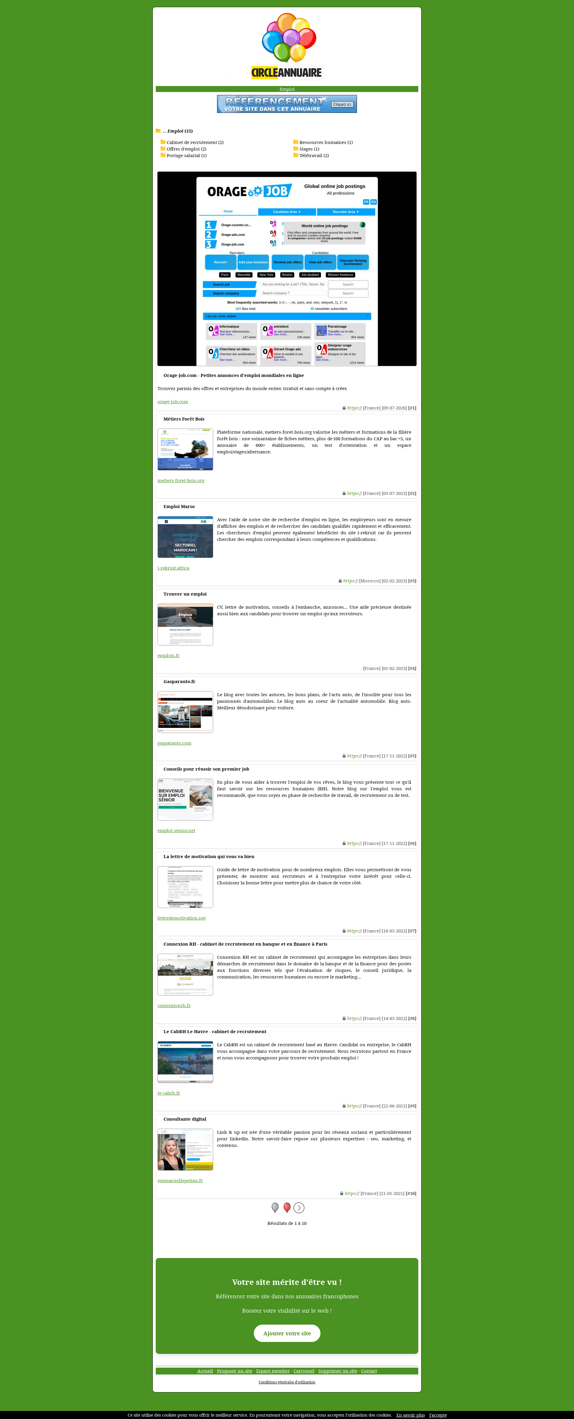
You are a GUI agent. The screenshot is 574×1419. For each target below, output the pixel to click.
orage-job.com (173, 401)
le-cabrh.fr (169, 1093)
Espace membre (273, 1371)
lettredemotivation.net (182, 918)
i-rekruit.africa (173, 568)
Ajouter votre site (287, 1333)
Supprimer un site (337, 1371)
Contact (369, 1371)
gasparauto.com (174, 743)
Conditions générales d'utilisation (287, 1382)
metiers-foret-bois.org (181, 480)
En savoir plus (410, 1415)
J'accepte (438, 1415)
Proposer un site (234, 1371)
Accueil (205, 1371)
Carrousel (304, 1371)
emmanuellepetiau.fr (180, 1180)
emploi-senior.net (176, 830)
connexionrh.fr (174, 1005)
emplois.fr (169, 655)
